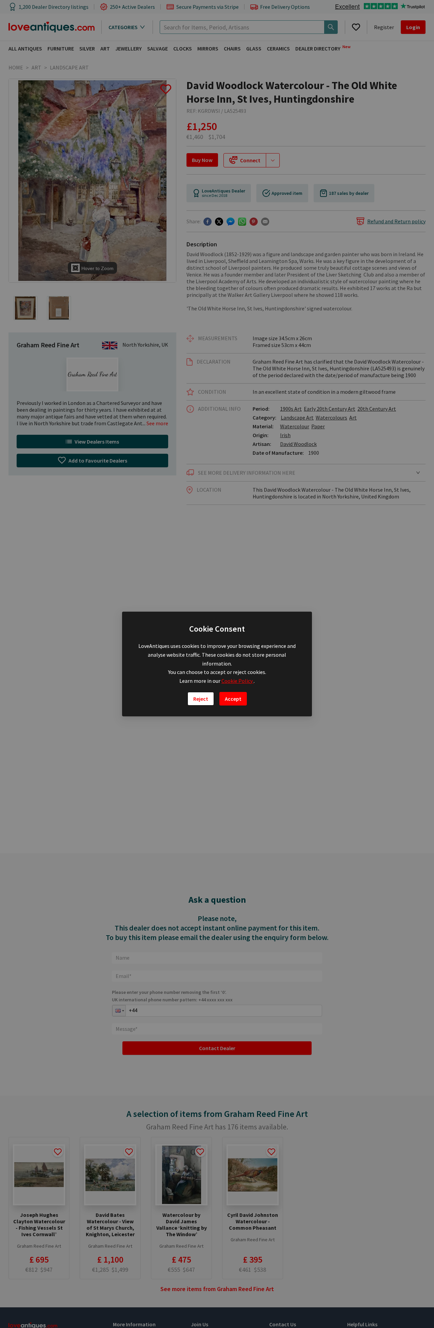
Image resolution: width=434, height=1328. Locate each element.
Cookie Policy (237, 680)
